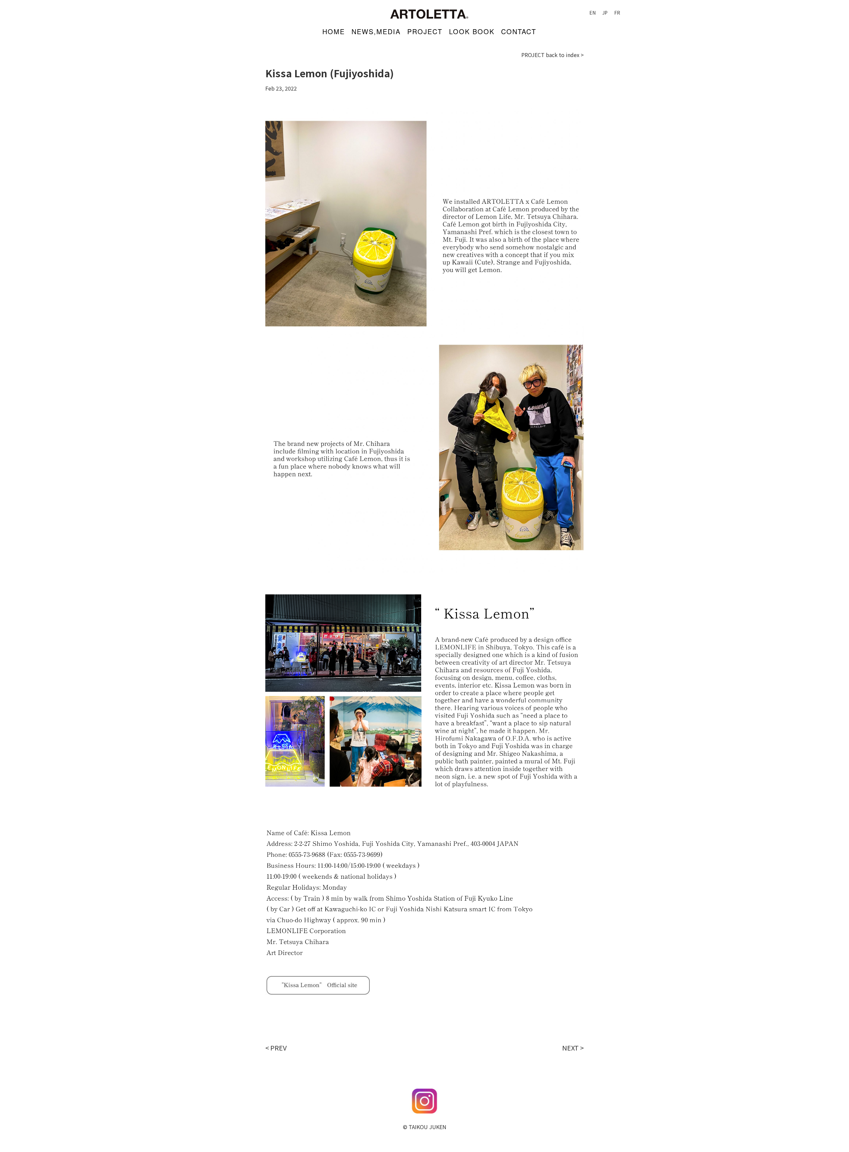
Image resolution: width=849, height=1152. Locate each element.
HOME (333, 31)
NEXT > (573, 1047)
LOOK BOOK (471, 31)
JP (605, 12)
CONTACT (518, 31)
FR (617, 12)
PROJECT (424, 31)
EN (592, 12)
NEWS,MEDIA (376, 31)
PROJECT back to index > (552, 55)
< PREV (276, 1047)
